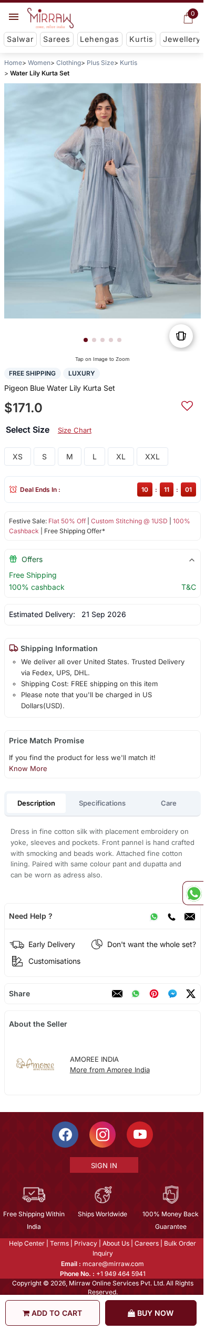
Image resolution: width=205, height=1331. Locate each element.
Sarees (56, 39)
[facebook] (172, 993)
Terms (58, 1243)
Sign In (103, 1165)
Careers (146, 1243)
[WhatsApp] (154, 916)
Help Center (26, 1243)
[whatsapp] (135, 993)
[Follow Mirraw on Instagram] (102, 1134)
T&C (188, 586)
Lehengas (99, 39)
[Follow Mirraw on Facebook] (65, 1134)
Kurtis (141, 39)
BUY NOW (154, 1312)
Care (169, 803)
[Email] (189, 916)
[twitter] (191, 993)
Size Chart (74, 430)
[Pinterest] (154, 993)
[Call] (171, 916)
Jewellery (182, 39)
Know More (28, 768)
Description (36, 803)
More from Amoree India (110, 1069)
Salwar (20, 39)
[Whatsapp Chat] (192, 893)
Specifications (102, 803)
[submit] (187, 404)
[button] (86, 340)
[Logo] (50, 18)
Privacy (85, 1243)
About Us (115, 1243)
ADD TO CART (55, 1312)
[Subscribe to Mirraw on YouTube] (139, 1134)
